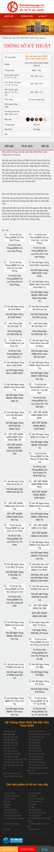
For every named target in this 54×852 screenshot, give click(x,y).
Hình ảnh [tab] (27, 146)
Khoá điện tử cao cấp (13, 776)
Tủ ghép (7, 804)
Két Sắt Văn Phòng (37, 762)
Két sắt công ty (35, 748)
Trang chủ (10, 849)
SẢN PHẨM (28, 16)
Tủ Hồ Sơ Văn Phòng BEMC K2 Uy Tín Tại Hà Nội (39, 711)
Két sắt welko (34, 742)
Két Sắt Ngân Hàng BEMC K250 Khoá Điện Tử (39, 516)
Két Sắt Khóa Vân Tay (13, 762)
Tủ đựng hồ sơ (35, 809)
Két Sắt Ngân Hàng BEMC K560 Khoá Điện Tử (14, 397)
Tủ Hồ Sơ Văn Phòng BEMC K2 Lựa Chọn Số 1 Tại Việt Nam (39, 402)
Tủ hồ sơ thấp (35, 793)
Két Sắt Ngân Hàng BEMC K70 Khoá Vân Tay (14, 711)
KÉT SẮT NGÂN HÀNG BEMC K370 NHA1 (39, 425)
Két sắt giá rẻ (34, 745)
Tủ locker (33, 804)
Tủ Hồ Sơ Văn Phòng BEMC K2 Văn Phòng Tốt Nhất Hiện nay (39, 471)
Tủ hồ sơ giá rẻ (10, 812)
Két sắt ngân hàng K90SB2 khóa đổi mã (39, 596)
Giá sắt (7, 801)
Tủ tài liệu (33, 795)
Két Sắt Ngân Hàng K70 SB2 (39, 673)
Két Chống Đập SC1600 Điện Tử (14, 332)
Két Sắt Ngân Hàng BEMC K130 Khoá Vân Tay (39, 555)
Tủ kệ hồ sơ (34, 829)
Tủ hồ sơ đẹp (9, 793)
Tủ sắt (31, 807)
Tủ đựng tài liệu (10, 809)
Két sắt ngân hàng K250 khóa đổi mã (14, 490)
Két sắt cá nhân (35, 750)
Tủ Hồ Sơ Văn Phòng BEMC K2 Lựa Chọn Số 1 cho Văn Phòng (39, 252)
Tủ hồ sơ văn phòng (37, 812)
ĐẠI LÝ (44, 16)
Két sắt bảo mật (11, 750)
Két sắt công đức (36, 756)
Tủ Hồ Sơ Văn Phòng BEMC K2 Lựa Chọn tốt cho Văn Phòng (14, 280)
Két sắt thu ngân (11, 756)
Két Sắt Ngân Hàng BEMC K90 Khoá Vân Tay (14, 635)
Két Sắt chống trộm (12, 773)
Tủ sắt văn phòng (11, 795)
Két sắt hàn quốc (11, 745)
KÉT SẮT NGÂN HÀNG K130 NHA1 (39, 534)
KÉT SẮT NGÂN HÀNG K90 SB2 (39, 614)
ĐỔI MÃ (9, 16)
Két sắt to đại (9, 748)
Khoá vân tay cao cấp (38, 773)
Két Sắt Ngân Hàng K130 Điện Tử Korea (14, 574)
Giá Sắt (7, 829)
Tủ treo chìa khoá (36, 798)
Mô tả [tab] (45, 146)
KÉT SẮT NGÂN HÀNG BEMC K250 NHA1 (39, 494)
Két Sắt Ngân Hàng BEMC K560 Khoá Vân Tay (39, 375)
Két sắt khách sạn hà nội (39, 734)
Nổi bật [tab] (9, 146)
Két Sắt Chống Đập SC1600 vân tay (39, 315)
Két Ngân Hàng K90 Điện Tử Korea (39, 631)
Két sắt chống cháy (37, 753)
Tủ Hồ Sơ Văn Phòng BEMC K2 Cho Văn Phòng (14, 247)
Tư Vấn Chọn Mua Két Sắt (15, 759)
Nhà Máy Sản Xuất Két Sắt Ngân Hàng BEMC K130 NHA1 (39, 577)
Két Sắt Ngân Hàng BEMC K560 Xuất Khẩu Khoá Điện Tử (39, 296)
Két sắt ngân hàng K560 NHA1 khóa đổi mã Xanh (39, 353)
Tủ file (6, 807)
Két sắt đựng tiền (11, 742)
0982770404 (28, 849)
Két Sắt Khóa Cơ (36, 759)
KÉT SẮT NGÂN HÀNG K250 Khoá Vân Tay (14, 516)
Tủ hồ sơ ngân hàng (12, 815)
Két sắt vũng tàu (11, 736)
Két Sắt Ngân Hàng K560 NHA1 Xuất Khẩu (39, 273)
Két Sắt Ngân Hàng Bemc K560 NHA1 (14, 371)
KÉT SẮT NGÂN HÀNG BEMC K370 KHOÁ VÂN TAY (14, 449)
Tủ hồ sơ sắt (9, 798)
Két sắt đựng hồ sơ (37, 764)
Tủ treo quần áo (36, 801)
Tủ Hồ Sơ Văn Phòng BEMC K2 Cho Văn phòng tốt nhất (14, 601)
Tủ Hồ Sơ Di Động (12, 823)
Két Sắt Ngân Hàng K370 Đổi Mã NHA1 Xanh (14, 425)
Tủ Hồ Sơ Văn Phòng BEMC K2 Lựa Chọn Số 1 (14, 353)
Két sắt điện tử (10, 739)
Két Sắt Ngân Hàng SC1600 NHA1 (14, 315)
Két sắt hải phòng (36, 731)
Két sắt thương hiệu (12, 753)
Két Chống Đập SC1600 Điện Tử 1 (39, 332)
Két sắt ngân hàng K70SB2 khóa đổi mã (14, 674)
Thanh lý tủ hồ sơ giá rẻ (14, 818)
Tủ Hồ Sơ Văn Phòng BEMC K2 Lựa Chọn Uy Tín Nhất (14, 540)
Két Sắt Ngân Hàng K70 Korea (39, 690)
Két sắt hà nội (35, 739)
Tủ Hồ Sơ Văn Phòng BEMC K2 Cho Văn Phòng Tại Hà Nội (39, 654)
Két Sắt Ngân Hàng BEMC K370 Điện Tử (39, 444)
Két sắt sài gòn (10, 731)
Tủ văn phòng (35, 815)
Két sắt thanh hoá (36, 736)
